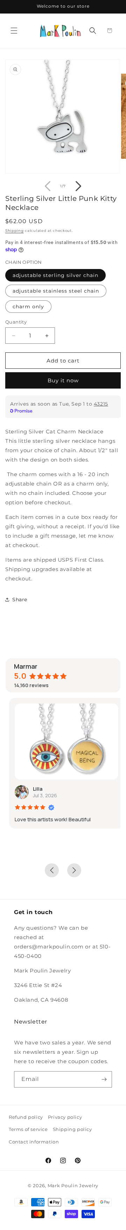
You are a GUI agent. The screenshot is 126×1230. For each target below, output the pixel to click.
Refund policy (26, 1117)
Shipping (14, 230)
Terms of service (28, 1129)
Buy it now (63, 380)
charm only (28, 306)
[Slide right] (78, 186)
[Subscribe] (104, 1079)
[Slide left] (47, 186)
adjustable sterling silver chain (55, 275)
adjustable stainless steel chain (56, 291)
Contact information (34, 1142)
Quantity (16, 322)
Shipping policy (72, 1129)
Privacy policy (65, 1117)
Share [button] (19, 599)
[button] (14, 30)
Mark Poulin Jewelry (73, 1185)
